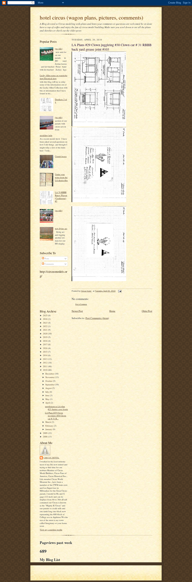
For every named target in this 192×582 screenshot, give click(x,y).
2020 (45, 333)
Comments (49, 263)
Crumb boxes (61, 156)
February (49, 425)
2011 (45, 366)
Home (112, 311)
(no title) (58, 48)
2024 (45, 319)
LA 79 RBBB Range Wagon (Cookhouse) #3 (61, 196)
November (50, 377)
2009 (45, 433)
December (50, 373)
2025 (45, 315)
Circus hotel (51, 457)
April (47, 402)
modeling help (46, 135)
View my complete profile (51, 529)
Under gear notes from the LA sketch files (61, 177)
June (47, 395)
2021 (45, 329)
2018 (45, 340)
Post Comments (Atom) (97, 318)
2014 (45, 355)
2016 (45, 348)
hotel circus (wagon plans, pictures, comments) (91, 17)
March (48, 422)
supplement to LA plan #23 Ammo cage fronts (56, 408)
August (48, 388)
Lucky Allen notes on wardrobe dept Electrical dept (53, 77)
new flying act (61, 228)
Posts (46, 258)
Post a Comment (81, 304)
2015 (45, 351)
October (49, 381)
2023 (45, 322)
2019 (45, 337)
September (50, 384)
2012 (45, 362)
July (47, 391)
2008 (45, 436)
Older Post (147, 311)
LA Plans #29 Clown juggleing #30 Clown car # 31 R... (55, 415)
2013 (45, 359)
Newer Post (77, 311)
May (47, 399)
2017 (45, 344)
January (49, 429)
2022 (45, 326)
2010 (45, 369)
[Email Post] (119, 291)
